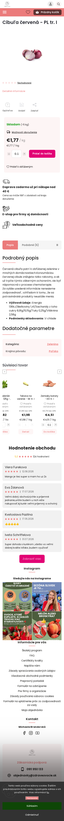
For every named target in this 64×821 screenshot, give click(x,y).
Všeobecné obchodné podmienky (32, 676)
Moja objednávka (32, 710)
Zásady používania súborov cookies (32, 696)
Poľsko (53, 351)
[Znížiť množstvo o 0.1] (8, 153)
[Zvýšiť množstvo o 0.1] (24, 153)
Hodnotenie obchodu (32, 448)
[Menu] (4, 12)
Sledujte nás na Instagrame (32, 578)
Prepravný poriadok (32, 681)
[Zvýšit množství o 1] (8, 424)
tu (48, 792)
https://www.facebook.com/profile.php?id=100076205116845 (24, 733)
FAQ (32, 655)
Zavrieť (50, 116)
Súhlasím (32, 806)
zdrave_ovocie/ (31, 733)
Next (60, 371)
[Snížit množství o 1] (43, 424)
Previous (5, 371)
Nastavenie (32, 798)
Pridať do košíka (42, 153)
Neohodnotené (24, 83)
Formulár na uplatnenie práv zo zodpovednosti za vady (32, 703)
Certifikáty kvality (32, 660)
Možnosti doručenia (24, 132)
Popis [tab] (10, 245)
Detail (25, 431)
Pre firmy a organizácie (32, 691)
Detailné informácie (13, 91)
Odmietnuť (32, 814)
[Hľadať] (59, 4)
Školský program (32, 650)
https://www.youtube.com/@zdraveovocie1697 (37, 733)
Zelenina (52, 344)
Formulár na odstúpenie (32, 686)
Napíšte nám (32, 665)
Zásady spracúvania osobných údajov (32, 670)
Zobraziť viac (32, 559)
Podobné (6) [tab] (30, 245)
